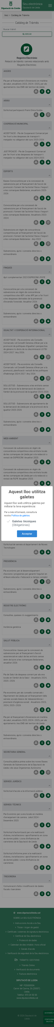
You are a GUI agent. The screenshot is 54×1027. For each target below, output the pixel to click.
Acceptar (27, 533)
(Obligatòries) (24, 521)
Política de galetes (20, 515)
